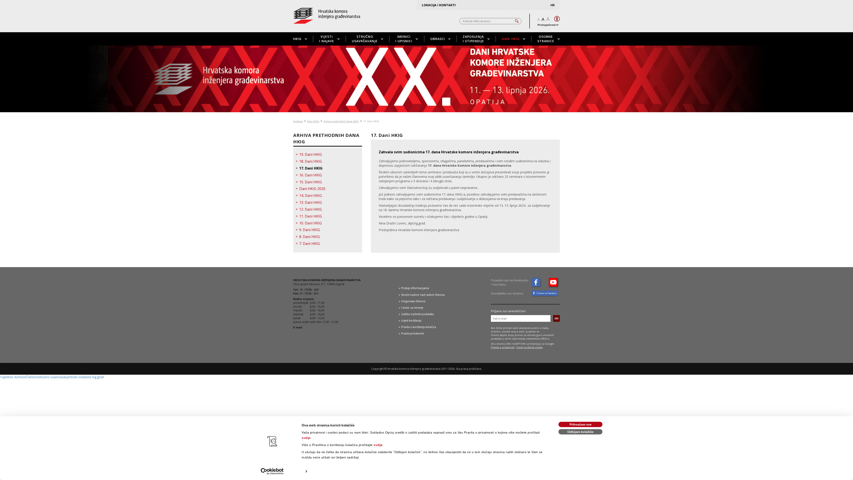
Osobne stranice (545, 38)
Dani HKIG (511, 39)
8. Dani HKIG (309, 236)
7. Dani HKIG (309, 243)
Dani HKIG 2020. (312, 188)
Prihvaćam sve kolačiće (581, 425)
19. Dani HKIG (310, 154)
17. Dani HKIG (311, 168)
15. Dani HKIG (310, 182)
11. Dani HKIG (310, 216)
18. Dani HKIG (310, 161)
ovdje (306, 438)
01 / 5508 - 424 (309, 293)
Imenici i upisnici (403, 38)
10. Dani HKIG (310, 223)
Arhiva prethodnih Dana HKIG (341, 121)
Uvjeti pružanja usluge (529, 347)
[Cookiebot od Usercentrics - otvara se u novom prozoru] (272, 471)
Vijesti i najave (326, 38)
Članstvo (32, 377)
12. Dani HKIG (310, 209)
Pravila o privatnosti (502, 347)
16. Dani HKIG (310, 175)
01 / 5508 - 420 (309, 290)
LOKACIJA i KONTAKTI (439, 5)
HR (552, 5)
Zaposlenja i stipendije (473, 38)
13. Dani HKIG (310, 202)
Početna (298, 121)
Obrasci (437, 39)
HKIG (297, 39)
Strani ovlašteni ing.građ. (86, 377)
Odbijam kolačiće (580, 432)
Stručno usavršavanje (365, 38)
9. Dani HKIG (309, 229)
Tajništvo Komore (13, 377)
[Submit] (556, 318)
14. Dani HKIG (310, 195)
